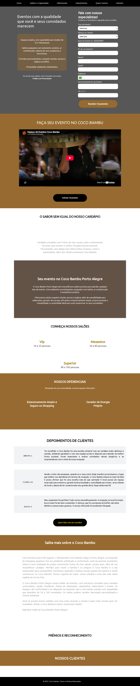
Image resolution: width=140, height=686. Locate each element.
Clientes (119, 3)
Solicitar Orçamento (70, 198)
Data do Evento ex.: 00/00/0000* (91, 41)
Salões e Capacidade (39, 3)
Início (19, 3)
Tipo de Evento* (84, 24)
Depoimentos (81, 3)
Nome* (81, 57)
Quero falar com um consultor (70, 523)
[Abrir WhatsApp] (134, 680)
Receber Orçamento (98, 104)
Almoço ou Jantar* (85, 33)
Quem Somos (102, 3)
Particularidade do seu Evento (90, 82)
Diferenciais (62, 3)
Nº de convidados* (85, 49)
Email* (80, 66)
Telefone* (82, 74)
